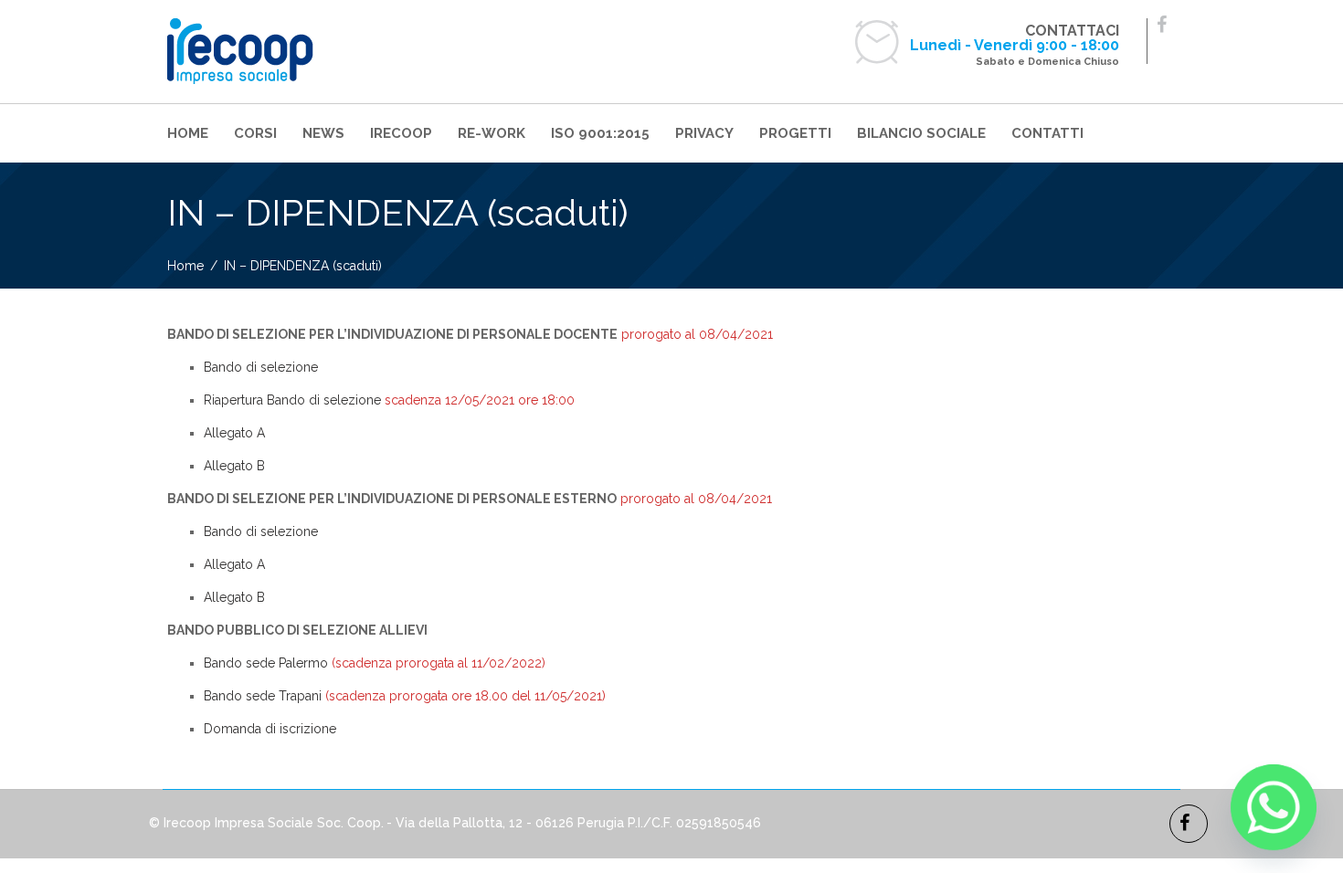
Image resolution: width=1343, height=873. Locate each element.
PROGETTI (795, 133)
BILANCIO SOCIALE (921, 133)
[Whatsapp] (1274, 807)
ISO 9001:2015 (600, 133)
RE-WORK (491, 133)
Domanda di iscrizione (270, 728)
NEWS (323, 133)
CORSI (255, 133)
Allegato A (234, 433)
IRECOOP (401, 133)
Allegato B (234, 465)
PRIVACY (704, 133)
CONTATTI (1047, 133)
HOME (187, 133)
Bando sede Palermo (266, 663)
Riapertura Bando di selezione (292, 400)
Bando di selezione (261, 367)
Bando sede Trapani (263, 696)
